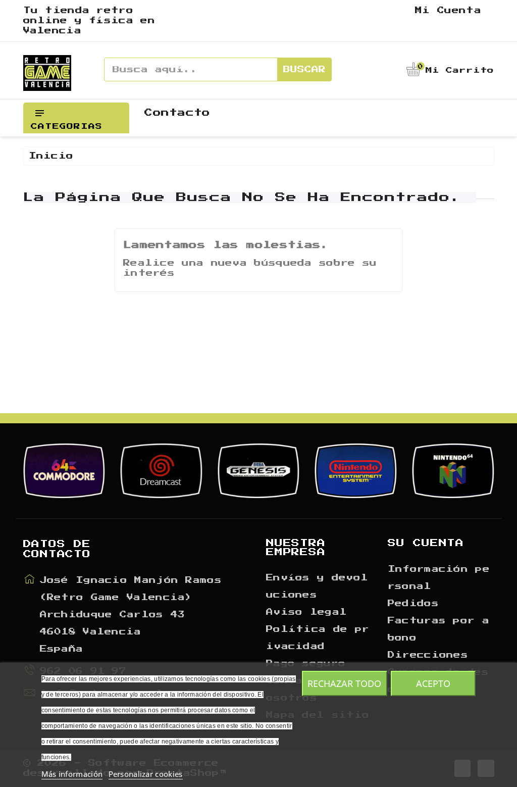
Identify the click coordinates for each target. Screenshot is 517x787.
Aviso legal (306, 612)
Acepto (433, 683)
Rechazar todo (344, 683)
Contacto (177, 113)
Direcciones (428, 655)
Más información (72, 774)
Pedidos (413, 603)
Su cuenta (426, 543)
